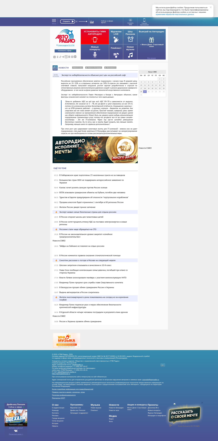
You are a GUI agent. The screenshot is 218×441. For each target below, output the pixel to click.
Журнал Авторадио (155, 413)
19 (148, 88)
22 (159, 88)
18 (145, 88)
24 (141, 91)
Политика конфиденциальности (64, 395)
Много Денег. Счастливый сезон (153, 45)
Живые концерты (154, 410)
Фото (111, 421)
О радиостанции (58, 408)
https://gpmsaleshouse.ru (61, 374)
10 (141, 85)
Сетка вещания (57, 421)
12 (148, 85)
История (55, 423)
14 (156, 85)
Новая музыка (96, 408)
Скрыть (24, 401)
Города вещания (58, 418)
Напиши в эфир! (16, 424)
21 (156, 88)
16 (163, 85)
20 (152, 88)
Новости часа (77, 67)
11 (145, 85)
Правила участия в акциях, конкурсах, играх (68, 392)
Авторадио (157, 415)
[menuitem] (61, 404)
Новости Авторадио (94, 67)
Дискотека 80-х (153, 408)
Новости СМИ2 (59, 241)
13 (152, 85)
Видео (111, 419)
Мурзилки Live (75, 408)
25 (145, 91)
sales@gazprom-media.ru (66, 372)
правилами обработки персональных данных (175, 14)
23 (163, 88)
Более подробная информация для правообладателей (72, 389)
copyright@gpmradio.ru (150, 380)
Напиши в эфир (64, 51)
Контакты (55, 413)
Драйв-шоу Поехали (77, 410)
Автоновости (111, 67)
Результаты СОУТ (58, 398)
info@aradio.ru (77, 365)
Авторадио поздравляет (79, 413)
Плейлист (94, 410)
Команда (55, 410)
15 (159, 85)
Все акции (151, 58)
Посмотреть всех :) (16, 434)
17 (141, 88)
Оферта (55, 426)
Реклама (55, 415)
